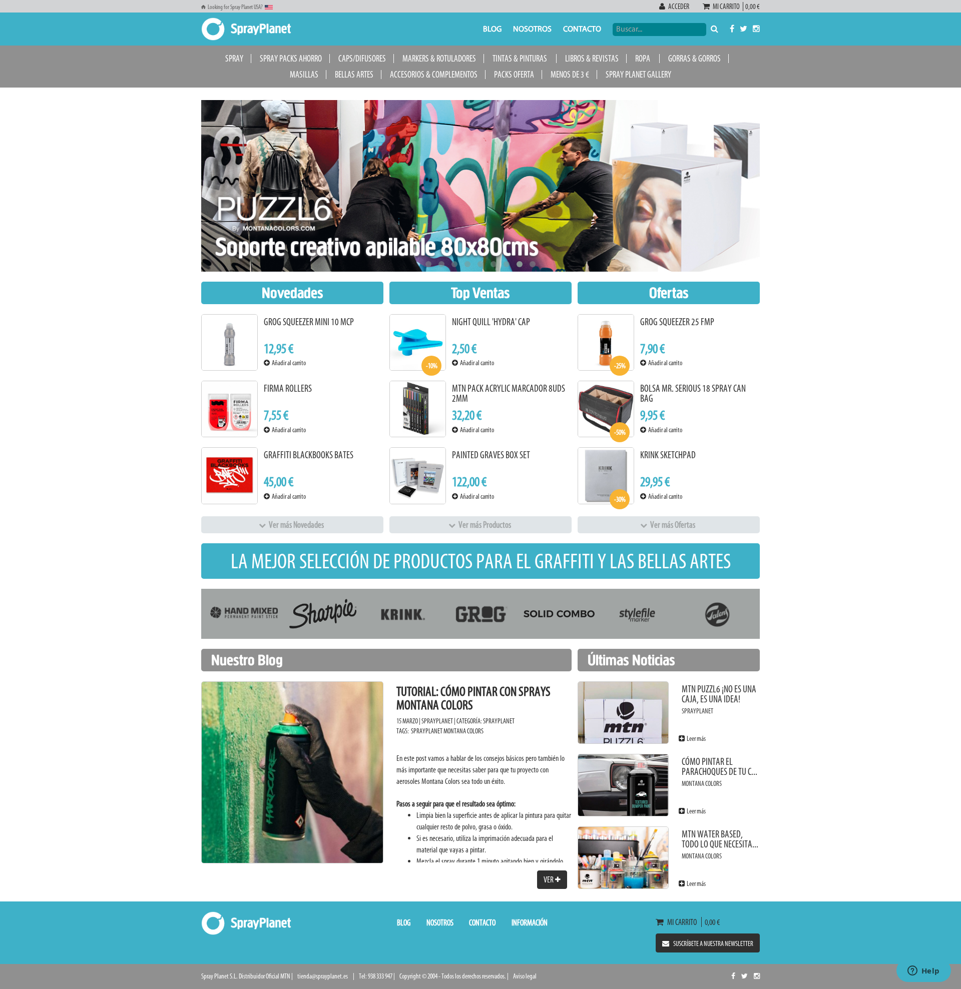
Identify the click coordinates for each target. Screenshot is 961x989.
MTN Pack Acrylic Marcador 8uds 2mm (508, 393)
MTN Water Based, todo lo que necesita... (720, 839)
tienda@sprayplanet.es (322, 976)
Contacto (582, 30)
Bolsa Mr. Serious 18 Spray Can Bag (693, 393)
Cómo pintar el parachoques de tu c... (719, 766)
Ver (549, 879)
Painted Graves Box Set (491, 455)
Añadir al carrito (288, 363)
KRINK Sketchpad (668, 455)
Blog (492, 30)
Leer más (695, 738)
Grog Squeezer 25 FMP (677, 322)
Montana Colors (463, 731)
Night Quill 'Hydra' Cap (491, 322)
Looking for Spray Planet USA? (235, 7)
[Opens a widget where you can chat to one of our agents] (923, 971)
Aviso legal (525, 976)
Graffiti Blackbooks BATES (308, 455)
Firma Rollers (288, 388)
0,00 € (751, 6)
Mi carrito (727, 6)
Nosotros (532, 30)
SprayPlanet (499, 721)
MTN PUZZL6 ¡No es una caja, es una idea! (719, 694)
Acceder (678, 6)
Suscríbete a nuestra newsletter (713, 943)
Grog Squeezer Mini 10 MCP (309, 322)
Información (530, 922)
